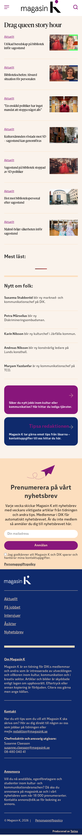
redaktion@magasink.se (30, 731)
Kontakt (10, 711)
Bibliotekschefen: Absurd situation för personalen (20, 77)
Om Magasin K (14, 659)
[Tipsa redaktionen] (71, 427)
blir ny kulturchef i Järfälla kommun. (40, 334)
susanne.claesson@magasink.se (27, 747)
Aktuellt (9, 37)
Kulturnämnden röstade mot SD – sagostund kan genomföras (25, 138)
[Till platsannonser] (71, 395)
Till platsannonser (49, 394)
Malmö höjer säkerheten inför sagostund (23, 231)
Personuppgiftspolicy (19, 564)
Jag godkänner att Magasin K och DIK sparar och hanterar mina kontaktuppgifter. (41, 556)
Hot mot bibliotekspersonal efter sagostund (22, 200)
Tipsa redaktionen (49, 426)
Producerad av (65, 831)
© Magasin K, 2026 (16, 820)
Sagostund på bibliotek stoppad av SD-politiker (25, 169)
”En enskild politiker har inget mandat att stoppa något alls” (23, 108)
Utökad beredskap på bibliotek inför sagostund (24, 46)
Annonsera (12, 771)
